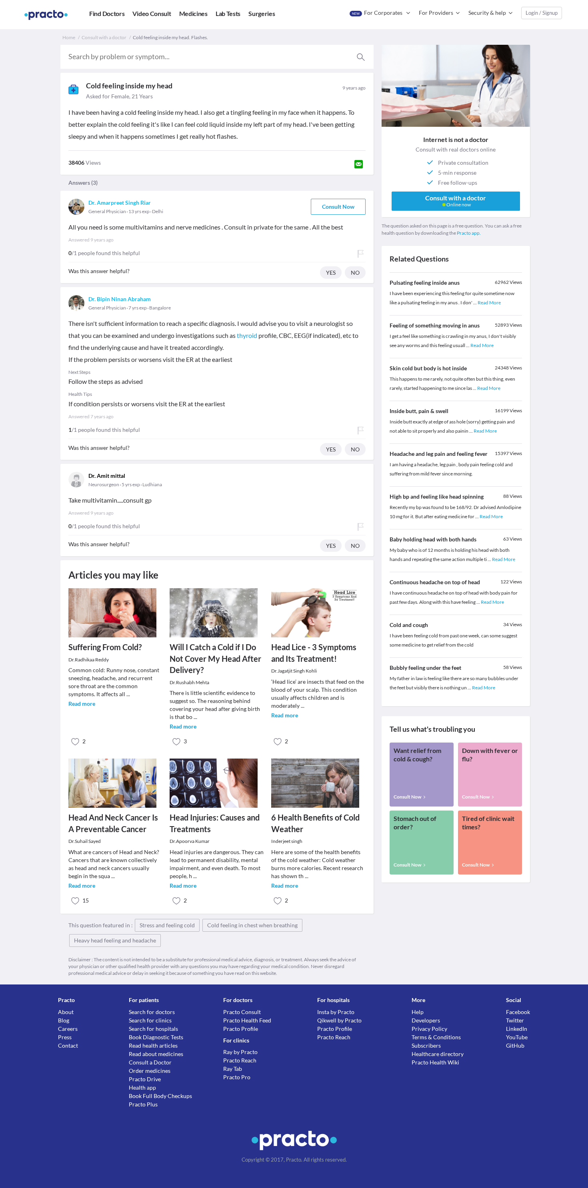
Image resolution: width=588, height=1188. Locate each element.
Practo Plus (143, 1104)
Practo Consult (242, 1011)
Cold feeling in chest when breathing (252, 925)
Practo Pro (236, 1077)
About (66, 1011)
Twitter (515, 1020)
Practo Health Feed (247, 1020)
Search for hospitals (153, 1028)
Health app (142, 1087)
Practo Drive (145, 1079)
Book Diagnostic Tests (156, 1037)
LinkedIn (516, 1028)
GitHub (515, 1045)
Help (418, 1011)
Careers (68, 1028)
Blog (63, 1020)
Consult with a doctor (104, 37)
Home (68, 37)
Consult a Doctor (150, 1062)
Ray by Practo (240, 1051)
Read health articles (153, 1045)
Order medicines (149, 1070)
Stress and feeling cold (167, 925)
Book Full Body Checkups (160, 1095)
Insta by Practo (335, 1011)
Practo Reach (239, 1060)
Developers (426, 1020)
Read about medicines (156, 1053)
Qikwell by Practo (339, 1020)
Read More (489, 302)
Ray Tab (232, 1068)
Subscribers (426, 1045)
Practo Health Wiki (435, 1062)
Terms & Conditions (436, 1037)
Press (65, 1037)
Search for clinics (150, 1020)
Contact (68, 1045)
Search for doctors (152, 1011)
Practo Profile (240, 1028)
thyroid (247, 335)
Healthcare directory (438, 1053)
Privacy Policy (429, 1028)
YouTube (517, 1037)
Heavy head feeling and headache (115, 940)
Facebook (518, 1011)
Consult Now (338, 206)
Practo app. (469, 233)
